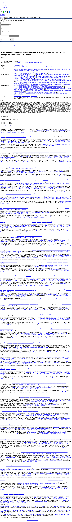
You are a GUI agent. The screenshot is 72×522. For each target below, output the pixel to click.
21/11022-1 (43, 198)
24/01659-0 (45, 148)
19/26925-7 (26, 168)
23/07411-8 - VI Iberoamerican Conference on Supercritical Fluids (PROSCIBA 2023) (29, 73)
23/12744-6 (35, 425)
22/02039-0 (55, 262)
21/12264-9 (68, 141)
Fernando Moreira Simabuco (62, 69)
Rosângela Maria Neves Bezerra (23, 70)
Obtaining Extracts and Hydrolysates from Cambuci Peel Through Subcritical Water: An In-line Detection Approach (44, 452)
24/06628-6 (39, 153)
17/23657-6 (13, 132)
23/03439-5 (21, 348)
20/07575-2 (13, 369)
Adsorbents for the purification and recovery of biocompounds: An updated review (20, 464)
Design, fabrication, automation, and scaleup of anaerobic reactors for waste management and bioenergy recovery (36, 275)
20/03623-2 (46, 188)
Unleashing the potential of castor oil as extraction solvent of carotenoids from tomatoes (45, 460)
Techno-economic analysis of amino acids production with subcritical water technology (40, 404)
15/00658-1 (60, 157)
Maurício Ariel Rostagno (18, 65)
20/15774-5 (8, 158)
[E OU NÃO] (1, 22)
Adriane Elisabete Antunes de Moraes (20, 69)
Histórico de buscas (8, 0)
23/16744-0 (13, 142)
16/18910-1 (13, 296)
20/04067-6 (52, 188)
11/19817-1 (44, 222)
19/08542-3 (21, 217)
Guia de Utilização (3, 7)
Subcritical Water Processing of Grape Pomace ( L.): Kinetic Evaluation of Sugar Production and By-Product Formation (39, 152)
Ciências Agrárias (17, 62)
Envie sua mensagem (4, 9)
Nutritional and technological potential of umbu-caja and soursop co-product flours (31, 347)
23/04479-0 (26, 354)
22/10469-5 (13, 137)
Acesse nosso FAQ (3, 5)
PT (3, 2)
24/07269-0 (62, 419)
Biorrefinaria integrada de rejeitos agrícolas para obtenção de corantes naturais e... (17, 43)
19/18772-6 (51, 319)
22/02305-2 (25, 315)
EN (3, 3)
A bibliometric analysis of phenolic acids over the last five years (29, 236)
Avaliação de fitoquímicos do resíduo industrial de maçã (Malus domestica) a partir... (18, 45)
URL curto (2, 0)
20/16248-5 (31, 168)
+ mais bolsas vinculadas (18, 80)
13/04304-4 (18, 132)
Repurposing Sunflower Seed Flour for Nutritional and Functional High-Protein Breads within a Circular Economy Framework (35, 409)
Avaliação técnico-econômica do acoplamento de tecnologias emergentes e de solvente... (18, 47)
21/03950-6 (3, 162)
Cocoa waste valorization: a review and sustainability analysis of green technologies (20, 493)
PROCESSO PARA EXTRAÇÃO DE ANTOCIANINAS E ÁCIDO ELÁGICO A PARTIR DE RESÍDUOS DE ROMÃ (22, 514)
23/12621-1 (23, 137)
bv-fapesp (2, 17)
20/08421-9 (28, 142)
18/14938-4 (18, 142)
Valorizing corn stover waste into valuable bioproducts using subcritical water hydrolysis (53, 400)
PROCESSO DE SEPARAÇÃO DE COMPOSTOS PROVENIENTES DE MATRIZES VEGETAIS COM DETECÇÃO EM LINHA (24, 510)
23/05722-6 (38, 257)
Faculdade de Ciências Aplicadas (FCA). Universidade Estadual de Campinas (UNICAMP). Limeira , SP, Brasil (34, 66)
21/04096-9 (33, 153)
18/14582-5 (3, 132)
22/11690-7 (22, 237)
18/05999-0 (8, 203)
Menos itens (6, 116)
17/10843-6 (30, 411)
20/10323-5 (2, 203)
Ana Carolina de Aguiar (32, 69)
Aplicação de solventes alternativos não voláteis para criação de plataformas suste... (17, 44)
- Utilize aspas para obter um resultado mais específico (12, 20)
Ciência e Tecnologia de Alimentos (27, 62)
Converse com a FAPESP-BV (32, 520)
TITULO (2, 117)
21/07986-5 (50, 443)
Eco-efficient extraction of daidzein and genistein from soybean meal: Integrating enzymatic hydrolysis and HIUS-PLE (24, 136)
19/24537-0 (38, 184)
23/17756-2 (66, 148)
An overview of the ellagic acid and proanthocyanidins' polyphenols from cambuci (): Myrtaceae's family (39, 442)
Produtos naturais (34, 96)
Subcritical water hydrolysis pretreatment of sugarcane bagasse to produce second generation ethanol (38, 483)
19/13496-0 (8, 137)
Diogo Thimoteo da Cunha (51, 69)
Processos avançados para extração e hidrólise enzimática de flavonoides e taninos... (17, 46)
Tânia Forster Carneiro (34, 70)
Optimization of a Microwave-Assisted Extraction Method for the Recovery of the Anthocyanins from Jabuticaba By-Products (29, 342)
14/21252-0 (51, 148)
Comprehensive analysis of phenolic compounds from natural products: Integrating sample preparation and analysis (44, 333)
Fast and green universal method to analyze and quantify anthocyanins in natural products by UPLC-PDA (28, 212)
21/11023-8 (2, 199)
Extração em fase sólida (26, 96)
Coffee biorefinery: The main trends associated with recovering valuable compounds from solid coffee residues (36, 396)
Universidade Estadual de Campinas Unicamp (61, 506)
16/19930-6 (8, 132)
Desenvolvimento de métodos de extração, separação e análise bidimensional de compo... (18, 49)
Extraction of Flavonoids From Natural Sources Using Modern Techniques (23, 304)
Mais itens (2, 116)
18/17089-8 (23, 132)
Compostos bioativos (17, 96)
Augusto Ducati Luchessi (41, 69)
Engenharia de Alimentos (38, 62)
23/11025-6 (18, 137)
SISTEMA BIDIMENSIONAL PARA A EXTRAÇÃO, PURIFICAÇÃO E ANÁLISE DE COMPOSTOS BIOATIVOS (22, 506)
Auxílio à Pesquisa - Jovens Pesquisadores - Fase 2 (23, 58)
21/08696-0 (27, 237)
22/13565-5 (51, 241)
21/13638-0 (61, 241)
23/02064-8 (8, 142)
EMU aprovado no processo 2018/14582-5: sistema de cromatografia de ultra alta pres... (18, 48)
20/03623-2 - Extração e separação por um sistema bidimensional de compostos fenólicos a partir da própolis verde (34, 92)
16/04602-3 (49, 222)
